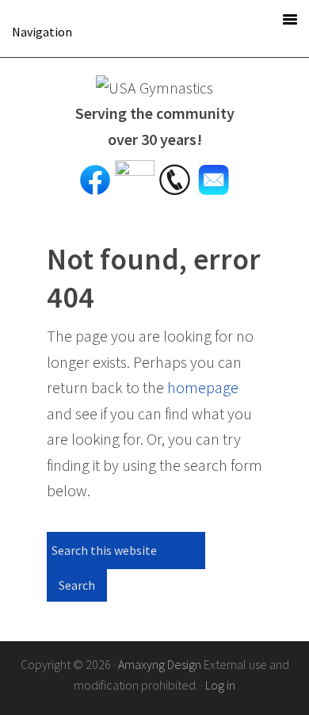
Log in (220, 685)
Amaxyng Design (159, 664)
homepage (202, 387)
